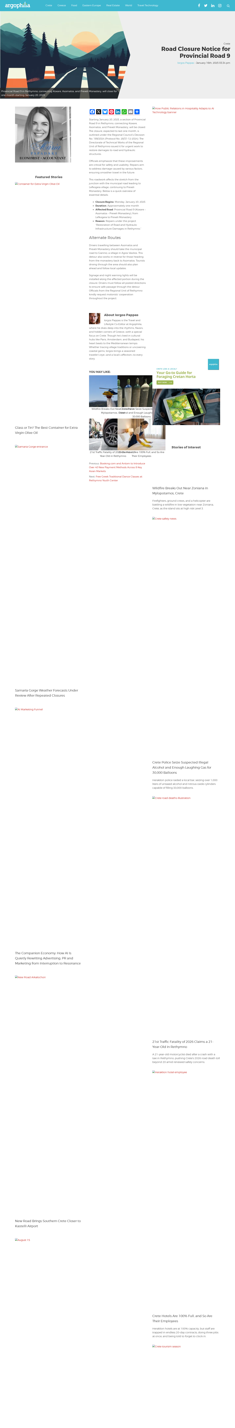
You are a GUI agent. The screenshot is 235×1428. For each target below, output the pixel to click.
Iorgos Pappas (185, 62)
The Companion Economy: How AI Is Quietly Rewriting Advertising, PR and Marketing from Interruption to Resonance (48, 958)
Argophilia (19, 5)
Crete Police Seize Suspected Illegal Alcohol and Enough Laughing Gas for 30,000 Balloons (141, 413)
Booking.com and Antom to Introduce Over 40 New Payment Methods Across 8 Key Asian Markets (117, 467)
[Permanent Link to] (103, 391)
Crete (227, 43)
